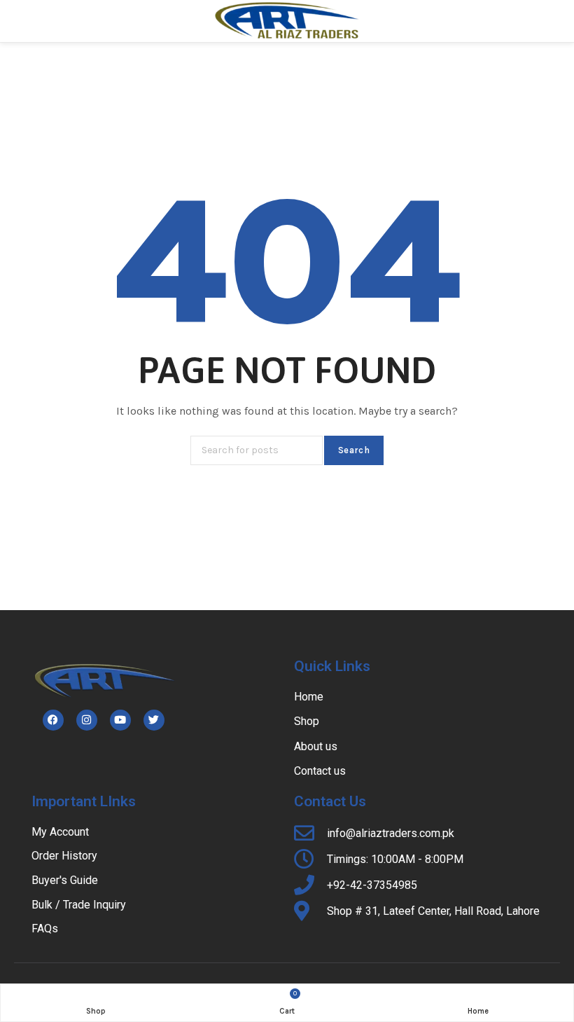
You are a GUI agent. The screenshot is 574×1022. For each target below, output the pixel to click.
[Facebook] (53, 720)
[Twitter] (154, 720)
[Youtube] (120, 720)
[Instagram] (86, 720)
